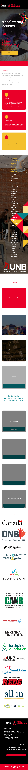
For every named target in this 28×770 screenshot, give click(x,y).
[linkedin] (7, 760)
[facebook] (7, 757)
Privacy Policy (16, 768)
